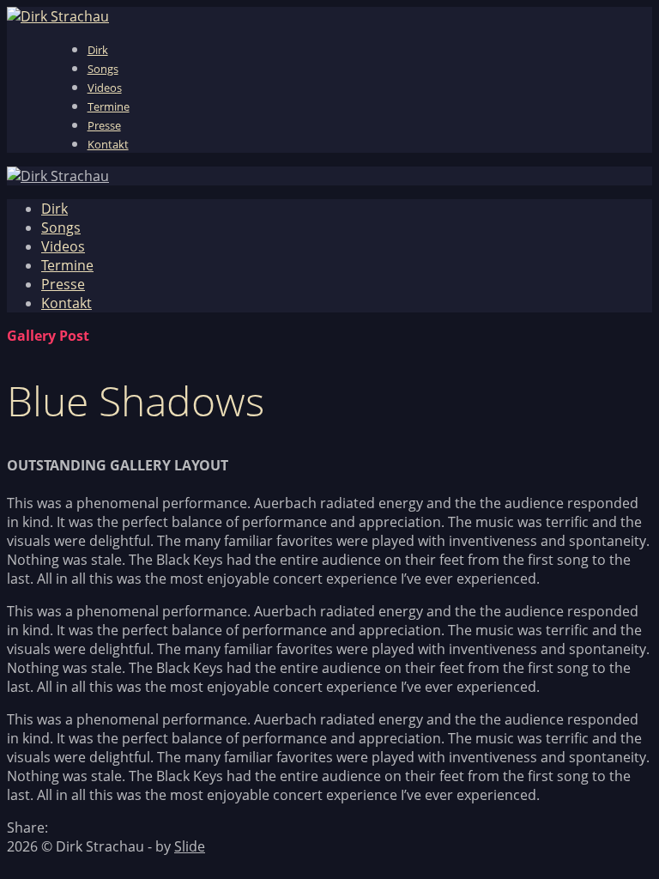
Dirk (98, 50)
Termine (109, 106)
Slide (189, 846)
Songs (103, 68)
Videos (105, 87)
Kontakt (108, 144)
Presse (104, 125)
